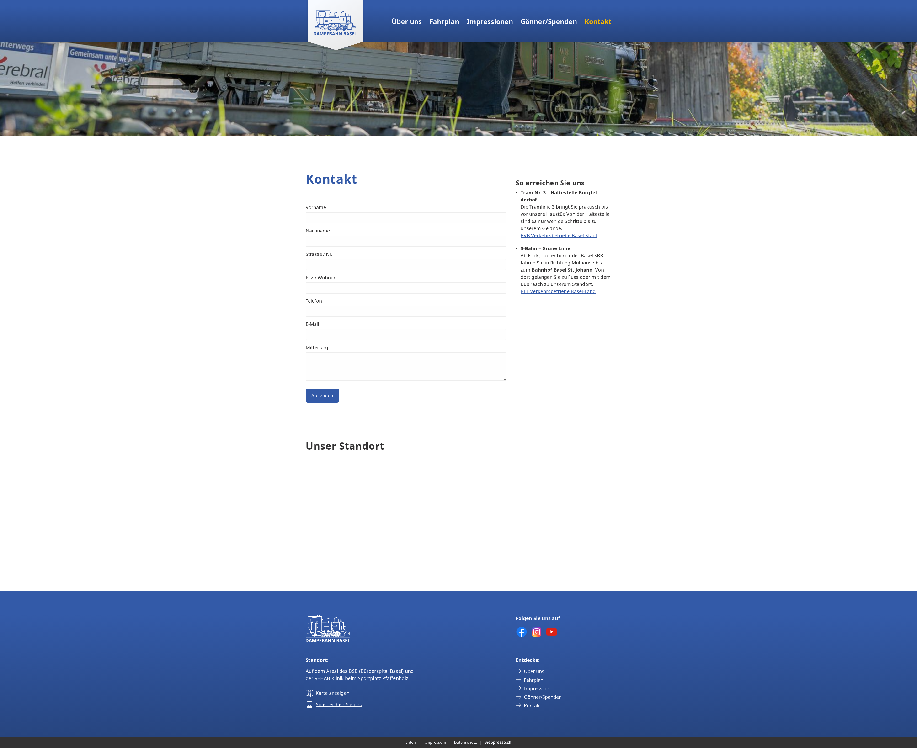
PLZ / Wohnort (321, 277)
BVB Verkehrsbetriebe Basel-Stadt (559, 235)
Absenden (322, 395)
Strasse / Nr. (319, 254)
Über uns (407, 21)
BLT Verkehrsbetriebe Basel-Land (558, 291)
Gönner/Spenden (549, 21)
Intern (411, 742)
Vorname (316, 207)
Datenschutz (465, 742)
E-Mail (312, 324)
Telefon (314, 301)
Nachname (318, 230)
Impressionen (490, 21)
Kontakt (598, 21)
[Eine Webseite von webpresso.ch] (498, 742)
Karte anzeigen (332, 693)
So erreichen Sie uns (339, 704)
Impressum (435, 742)
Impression (536, 688)
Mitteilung (317, 347)
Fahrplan (444, 21)
